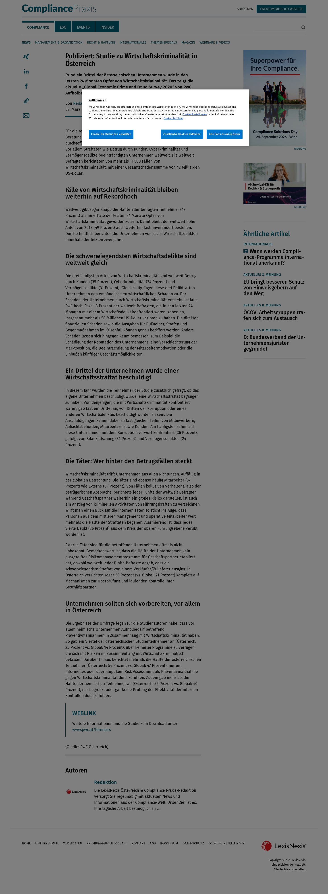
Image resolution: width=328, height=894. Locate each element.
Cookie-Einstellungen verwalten (111, 134)
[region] (165, 118)
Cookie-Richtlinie (173, 118)
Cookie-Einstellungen (195, 114)
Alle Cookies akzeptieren (224, 134)
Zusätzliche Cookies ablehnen (182, 134)
